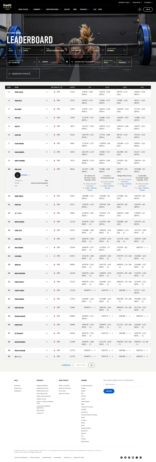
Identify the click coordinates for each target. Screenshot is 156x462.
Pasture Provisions (87, 407)
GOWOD (83, 409)
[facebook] (121, 457)
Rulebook (17, 385)
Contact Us (40, 413)
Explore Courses (64, 393)
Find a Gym (62, 391)
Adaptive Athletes (42, 385)
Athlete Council (41, 399)
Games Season (23, 9)
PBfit (82, 404)
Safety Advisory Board (44, 396)
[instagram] (129, 457)
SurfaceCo (84, 412)
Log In (148, 9)
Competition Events (52, 9)
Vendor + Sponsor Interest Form (45, 402)
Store (98, 9)
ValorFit (83, 433)
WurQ (83, 425)
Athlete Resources (42, 388)
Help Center (40, 410)
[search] (140, 9)
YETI (82, 393)
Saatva (83, 399)
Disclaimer (57, 457)
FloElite (83, 439)
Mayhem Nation (86, 428)
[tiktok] (141, 457)
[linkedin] (137, 457)
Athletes (67, 9)
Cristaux (83, 420)
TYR (82, 436)
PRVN (83, 417)
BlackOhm (84, 431)
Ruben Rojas (85, 441)
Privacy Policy (35, 457)
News (75, 9)
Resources (83, 9)
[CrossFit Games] (7, 7)
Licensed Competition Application (44, 407)
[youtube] (133, 457)
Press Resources (42, 393)
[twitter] (125, 457)
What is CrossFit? (64, 385)
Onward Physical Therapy (89, 415)
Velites (83, 391)
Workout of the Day (65, 388)
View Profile (24, 175)
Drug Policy (18, 388)
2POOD (83, 396)
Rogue (83, 388)
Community (36, 9)
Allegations (17, 391)
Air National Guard (86, 385)
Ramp (83, 423)
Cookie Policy (46, 457)
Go (91, 365)
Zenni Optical (85, 401)
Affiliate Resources (42, 391)
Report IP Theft (79, 457)
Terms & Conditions (21, 457)
